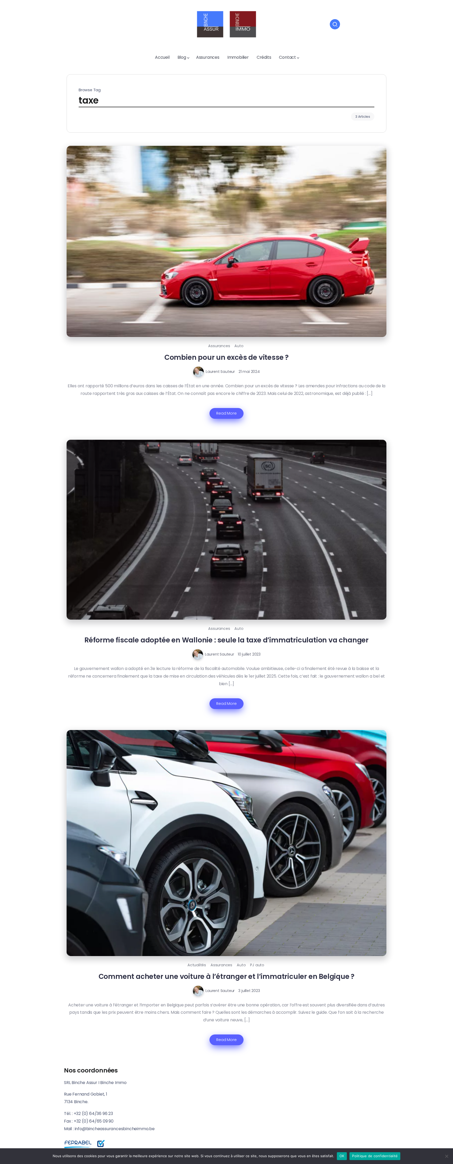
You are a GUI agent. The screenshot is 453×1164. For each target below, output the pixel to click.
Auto (238, 345)
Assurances (219, 345)
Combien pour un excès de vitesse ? (226, 357)
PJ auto (257, 965)
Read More (226, 413)
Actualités (196, 965)
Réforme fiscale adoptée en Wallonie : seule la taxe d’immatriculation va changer (226, 640)
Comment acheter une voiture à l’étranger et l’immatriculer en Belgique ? (227, 976)
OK (341, 1156)
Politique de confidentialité (375, 1156)
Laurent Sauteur (220, 371)
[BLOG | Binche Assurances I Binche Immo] (226, 24)
